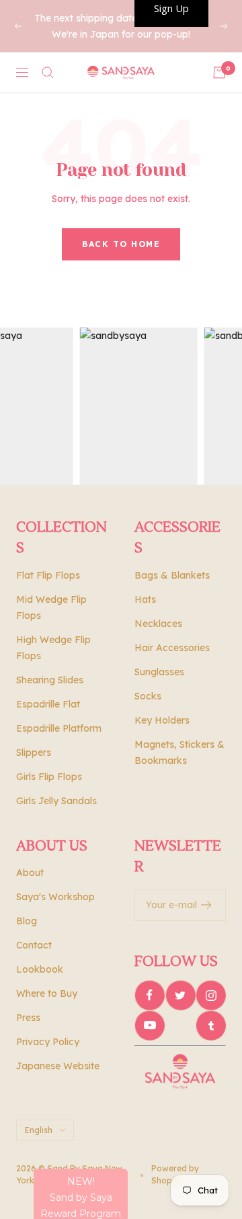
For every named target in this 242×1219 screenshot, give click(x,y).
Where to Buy (46, 993)
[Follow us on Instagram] (211, 995)
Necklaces (158, 624)
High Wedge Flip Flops (53, 648)
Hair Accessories (172, 648)
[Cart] (219, 72)
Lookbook (39, 969)
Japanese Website (57, 1066)
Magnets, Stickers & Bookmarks (179, 752)
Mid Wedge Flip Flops (51, 607)
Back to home (121, 244)
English (38, 1130)
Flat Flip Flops (48, 575)
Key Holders (162, 720)
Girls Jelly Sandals (56, 801)
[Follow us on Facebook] (149, 995)
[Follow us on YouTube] (149, 1025)
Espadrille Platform (59, 728)
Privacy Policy (47, 1042)
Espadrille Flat (48, 704)
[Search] (48, 72)
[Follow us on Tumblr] (211, 1025)
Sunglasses (159, 672)
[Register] (206, 905)
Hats (145, 599)
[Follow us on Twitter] (180, 995)
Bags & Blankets (172, 575)
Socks (147, 696)
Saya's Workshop (55, 897)
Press (28, 1018)
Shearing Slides (49, 680)
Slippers (33, 752)
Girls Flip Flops (49, 777)
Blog (26, 921)
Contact (34, 945)
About (30, 873)
